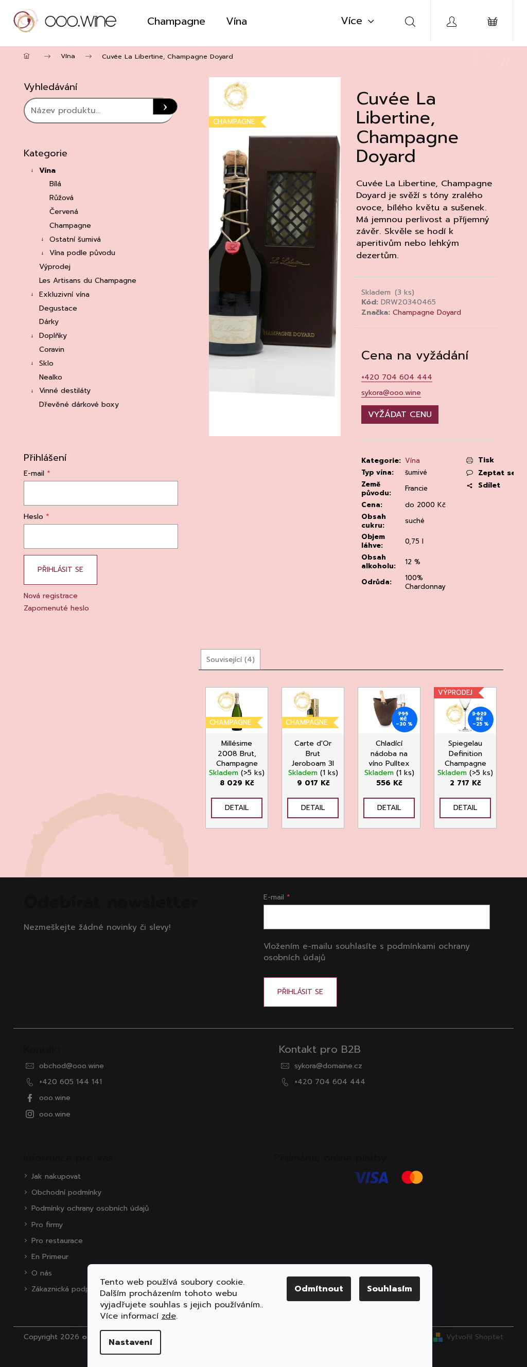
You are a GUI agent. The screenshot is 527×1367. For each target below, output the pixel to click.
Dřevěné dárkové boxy (79, 404)
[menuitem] (176, 21)
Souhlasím (389, 1289)
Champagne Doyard (427, 312)
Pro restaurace (57, 1240)
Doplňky (53, 335)
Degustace (58, 308)
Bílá (55, 183)
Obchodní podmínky (66, 1192)
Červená (63, 211)
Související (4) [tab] (230, 659)
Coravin (51, 349)
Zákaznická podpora (66, 1289)
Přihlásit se (60, 569)
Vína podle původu (82, 252)
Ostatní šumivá (75, 239)
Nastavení (130, 1342)
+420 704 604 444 (396, 377)
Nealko (50, 377)
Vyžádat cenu (400, 414)
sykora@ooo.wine (391, 392)
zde (169, 1316)
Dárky (49, 321)
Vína (47, 170)
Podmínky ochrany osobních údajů (90, 1208)
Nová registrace (51, 596)
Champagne (70, 225)
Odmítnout (318, 1289)
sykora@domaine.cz (328, 1066)
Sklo (46, 363)
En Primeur (49, 1256)
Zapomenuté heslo (56, 608)
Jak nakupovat (56, 1176)
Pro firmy (47, 1224)
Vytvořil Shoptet (474, 1337)
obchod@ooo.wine (71, 1065)
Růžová (61, 197)
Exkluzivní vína (64, 294)
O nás (41, 1273)
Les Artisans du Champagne (87, 280)
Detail (237, 807)
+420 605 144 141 (70, 1081)
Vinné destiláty (65, 390)
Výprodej (55, 266)
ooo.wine (55, 1097)
